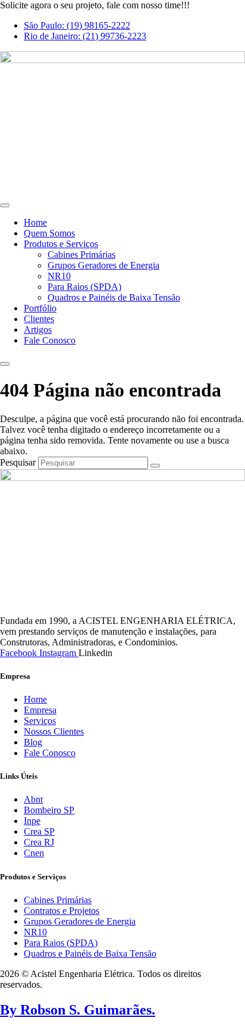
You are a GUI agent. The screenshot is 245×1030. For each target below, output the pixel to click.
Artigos (38, 329)
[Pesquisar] (155, 465)
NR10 (59, 276)
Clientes (39, 319)
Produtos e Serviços (61, 244)
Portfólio (40, 308)
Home (35, 222)
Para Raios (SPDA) (84, 287)
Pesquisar (18, 462)
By (77, 1009)
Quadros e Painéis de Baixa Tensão (114, 297)
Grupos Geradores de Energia (103, 265)
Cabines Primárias (81, 254)
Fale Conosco (50, 340)
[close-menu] (5, 364)
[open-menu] (5, 205)
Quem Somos (49, 233)
